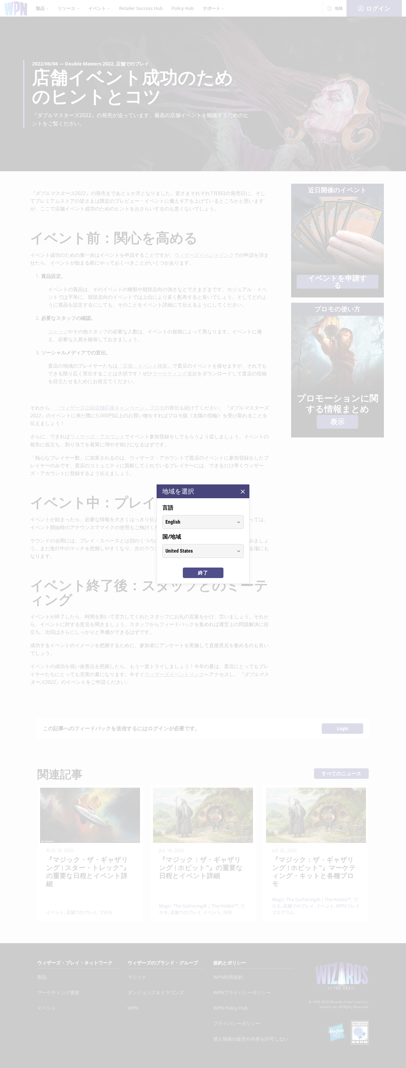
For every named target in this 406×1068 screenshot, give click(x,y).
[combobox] (198, 522)
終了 (203, 573)
